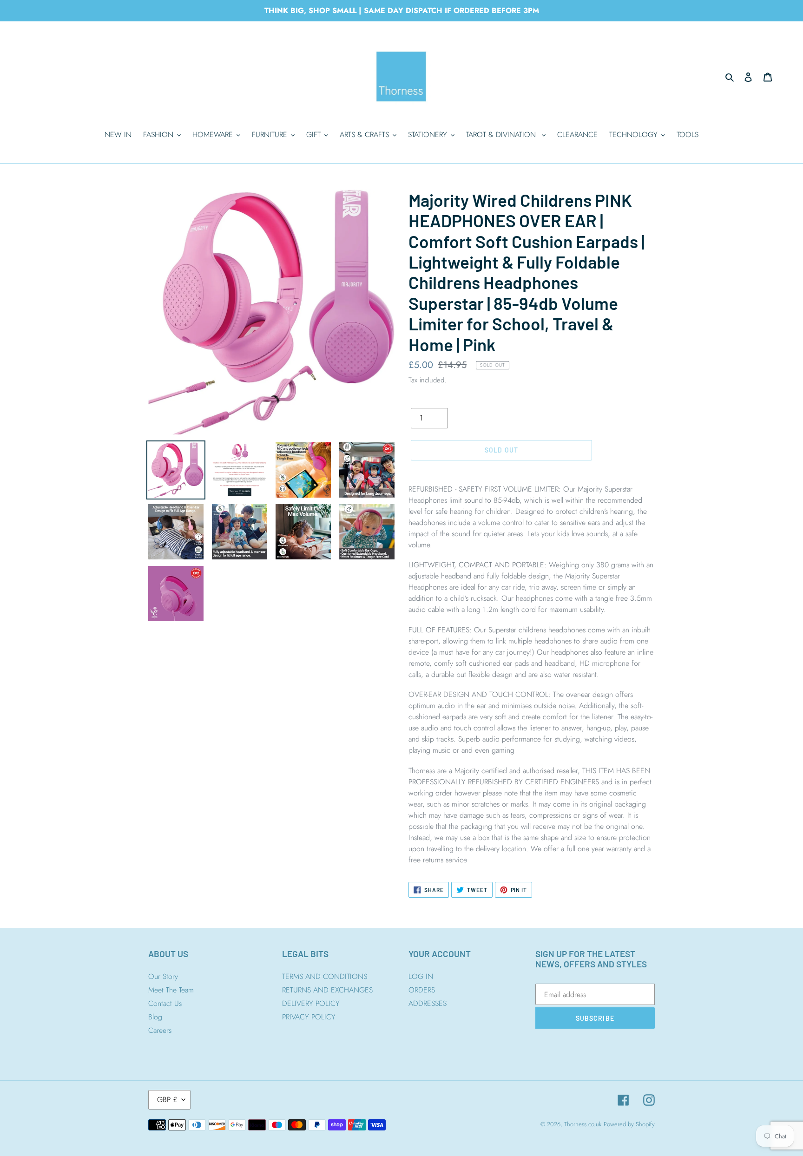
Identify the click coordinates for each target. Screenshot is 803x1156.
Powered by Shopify (629, 1124)
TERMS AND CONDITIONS (324, 976)
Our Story (163, 976)
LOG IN (420, 976)
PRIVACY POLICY (309, 1017)
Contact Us (165, 1003)
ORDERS (421, 990)
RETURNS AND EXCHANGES (327, 990)
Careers (159, 1030)
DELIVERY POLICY (311, 1003)
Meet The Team (171, 990)
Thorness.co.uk (582, 1124)
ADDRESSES (427, 1003)
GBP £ (167, 1099)
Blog (155, 1017)
